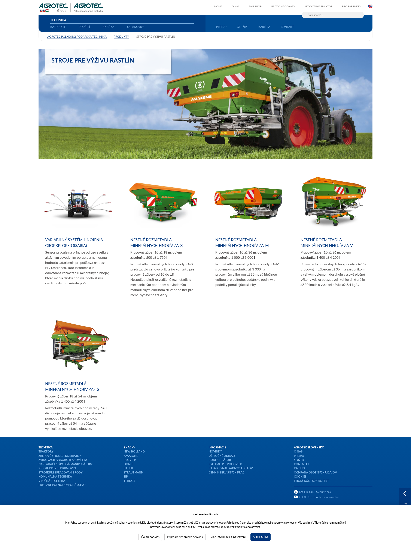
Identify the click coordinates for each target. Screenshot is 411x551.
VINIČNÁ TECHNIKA (52, 481)
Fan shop (255, 6)
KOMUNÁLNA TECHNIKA (55, 476)
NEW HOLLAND (134, 451)
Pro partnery (351, 6)
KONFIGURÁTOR (220, 460)
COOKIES (300, 476)
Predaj (221, 27)
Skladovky (135, 27)
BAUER (128, 468)
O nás (236, 6)
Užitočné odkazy (283, 6)
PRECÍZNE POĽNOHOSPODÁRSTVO (62, 485)
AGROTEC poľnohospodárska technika (77, 36)
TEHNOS (129, 481)
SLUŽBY (299, 460)
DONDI (128, 464)
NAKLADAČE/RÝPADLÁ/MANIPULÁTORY (65, 464)
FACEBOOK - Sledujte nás (315, 492)
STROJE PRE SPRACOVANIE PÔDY (60, 472)
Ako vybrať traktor (318, 6)
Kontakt (287, 27)
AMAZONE (131, 456)
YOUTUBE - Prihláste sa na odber (319, 497)
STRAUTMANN (133, 472)
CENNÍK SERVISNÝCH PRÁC (226, 472)
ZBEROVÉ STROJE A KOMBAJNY (60, 456)
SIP (126, 476)
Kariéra (264, 27)
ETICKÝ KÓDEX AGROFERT (311, 481)
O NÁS (298, 451)
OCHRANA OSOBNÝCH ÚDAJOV (315, 472)
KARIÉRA (299, 468)
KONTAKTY (301, 464)
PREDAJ (299, 456)
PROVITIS (130, 460)
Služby (242, 27)
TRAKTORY (46, 451)
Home (218, 6)
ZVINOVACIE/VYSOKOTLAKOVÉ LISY (63, 460)
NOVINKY (215, 451)
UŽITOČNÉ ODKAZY (222, 456)
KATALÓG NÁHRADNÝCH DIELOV (231, 468)
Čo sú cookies (150, 537)
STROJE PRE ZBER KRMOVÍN (57, 468)
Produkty (121, 36)
